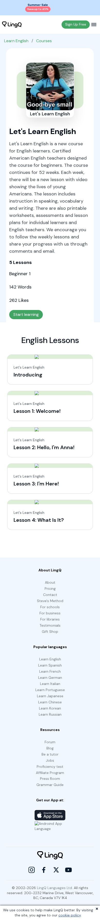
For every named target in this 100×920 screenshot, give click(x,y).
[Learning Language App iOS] (50, 815)
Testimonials (50, 625)
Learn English (16, 40)
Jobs (50, 760)
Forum (50, 742)
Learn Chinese (50, 702)
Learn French (50, 671)
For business (50, 613)
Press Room (50, 778)
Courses (44, 40)
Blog (50, 748)
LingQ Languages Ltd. (55, 887)
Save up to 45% (37, 9)
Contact (50, 594)
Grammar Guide (50, 784)
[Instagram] (31, 870)
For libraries (50, 619)
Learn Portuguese (50, 690)
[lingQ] (12, 24)
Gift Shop (50, 631)
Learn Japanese (50, 696)
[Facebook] (44, 870)
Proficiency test (50, 766)
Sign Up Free (75, 24)
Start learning (26, 314)
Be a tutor (50, 754)
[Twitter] (56, 870)
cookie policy (69, 915)
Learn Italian (50, 683)
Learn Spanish (50, 665)
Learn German (50, 677)
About (50, 582)
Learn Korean (50, 708)
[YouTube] (68, 870)
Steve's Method (50, 600)
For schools (50, 607)
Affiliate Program (50, 772)
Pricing (50, 588)
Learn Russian (50, 714)
